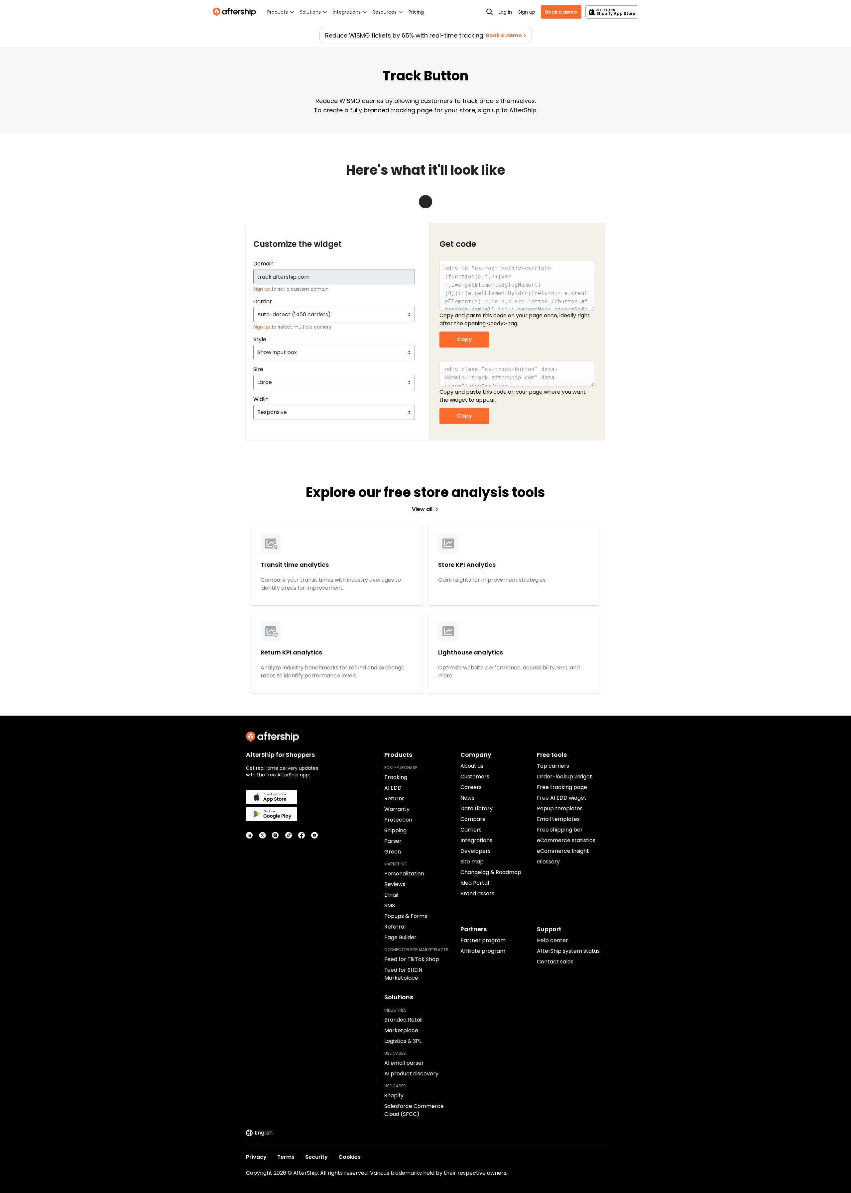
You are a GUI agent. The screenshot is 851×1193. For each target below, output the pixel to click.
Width (261, 399)
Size (258, 369)
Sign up (526, 12)
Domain (263, 263)
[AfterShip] (236, 12)
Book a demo (561, 12)
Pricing (416, 12)
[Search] (489, 12)
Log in (505, 12)
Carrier (262, 301)
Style (259, 339)
